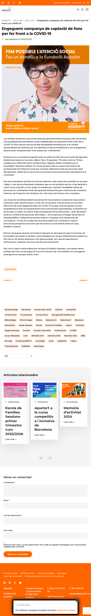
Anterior (7, 280)
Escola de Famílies (54, 325)
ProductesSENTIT (24, 341)
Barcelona (26, 310)
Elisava (39, 320)
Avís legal (61, 573)
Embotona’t (51, 320)
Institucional (10, 269)
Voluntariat (39, 346)
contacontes (10, 315)
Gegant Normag (12, 330)
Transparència (11, 346)
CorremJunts (26, 315)
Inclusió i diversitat (42, 330)
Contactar (76, 3)
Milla (83, 336)
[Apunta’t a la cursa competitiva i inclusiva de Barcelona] (45, 390)
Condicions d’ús (27, 573)
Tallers (73, 341)
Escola (39, 325)
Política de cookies (46, 573)
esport (69, 325)
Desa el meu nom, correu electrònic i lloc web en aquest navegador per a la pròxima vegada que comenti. (45, 546)
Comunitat (71, 310)
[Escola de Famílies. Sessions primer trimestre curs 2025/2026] (15, 390)
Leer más (10, 439)
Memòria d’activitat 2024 (72, 412)
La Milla (73, 330)
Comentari (9, 483)
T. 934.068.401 (76, 588)
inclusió (26, 330)
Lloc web (8, 530)
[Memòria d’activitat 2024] (74, 390)
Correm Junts (42, 315)
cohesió (58, 310)
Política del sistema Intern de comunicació (44, 576)
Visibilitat (26, 346)
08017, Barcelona (55, 597)
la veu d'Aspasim (12, 336)
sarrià (51, 341)
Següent (83, 280)
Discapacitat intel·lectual (63, 315)
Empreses (79, 320)
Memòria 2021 (38, 336)
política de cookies (65, 610)
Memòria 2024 (70, 336)
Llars (25, 336)
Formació (80, 325)
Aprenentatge (11, 310)
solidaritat (62, 341)
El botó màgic (26, 320)
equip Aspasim (25, 325)
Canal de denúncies (62, 3)
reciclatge (40, 341)
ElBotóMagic (10, 320)
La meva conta (10, 573)
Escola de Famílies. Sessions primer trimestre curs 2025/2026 (14, 421)
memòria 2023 (54, 336)
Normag (8, 341)
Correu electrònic (13, 515)
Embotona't (65, 320)
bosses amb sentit (43, 310)
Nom (7, 500)
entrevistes (10, 325)
